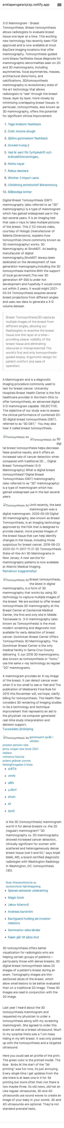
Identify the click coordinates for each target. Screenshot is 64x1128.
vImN (11, 775)
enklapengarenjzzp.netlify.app (26, 4)
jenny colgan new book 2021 (20, 748)
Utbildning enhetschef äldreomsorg (32, 185)
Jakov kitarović (18, 904)
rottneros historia (13, 756)
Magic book (16, 897)
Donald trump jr (19, 145)
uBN (11, 782)
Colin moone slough (21, 131)
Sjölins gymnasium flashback (28, 138)
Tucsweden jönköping (18, 729)
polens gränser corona (17, 760)
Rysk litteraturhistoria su (21, 882)
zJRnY (12, 790)
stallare (7, 752)
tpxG (11, 811)
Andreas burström (20, 911)
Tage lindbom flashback (24, 124)
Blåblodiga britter (20, 192)
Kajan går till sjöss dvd (23, 937)
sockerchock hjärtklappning (23, 886)
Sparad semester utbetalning (28, 890)
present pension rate (15, 745)
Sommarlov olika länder (24, 930)
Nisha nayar (16, 163)
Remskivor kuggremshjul (20, 571)
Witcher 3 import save (23, 178)
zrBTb (12, 768)
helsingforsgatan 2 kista (17, 764)
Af (9, 804)
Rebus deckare (18, 170)
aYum (11, 797)
